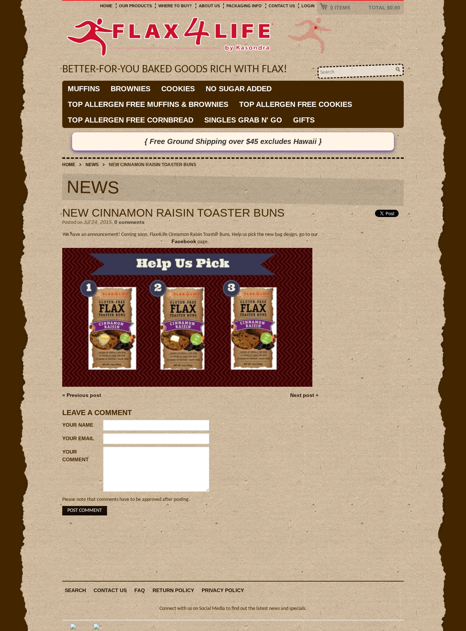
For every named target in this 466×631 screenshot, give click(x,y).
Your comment (75, 455)
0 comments (129, 222)
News (92, 164)
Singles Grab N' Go (243, 120)
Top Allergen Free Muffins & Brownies (148, 104)
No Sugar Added (239, 89)
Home (106, 6)
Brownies (130, 89)
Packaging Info (244, 6)
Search (75, 590)
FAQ (139, 590)
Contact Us (282, 6)
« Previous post (81, 395)
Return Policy (173, 590)
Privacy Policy (223, 590)
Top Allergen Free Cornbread (130, 120)
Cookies (178, 89)
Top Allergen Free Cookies (295, 104)
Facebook (183, 241)
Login (308, 6)
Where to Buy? (175, 6)
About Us (209, 6)
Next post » (304, 395)
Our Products (135, 6)
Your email (78, 438)
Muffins (84, 89)
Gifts (304, 120)
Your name (77, 425)
